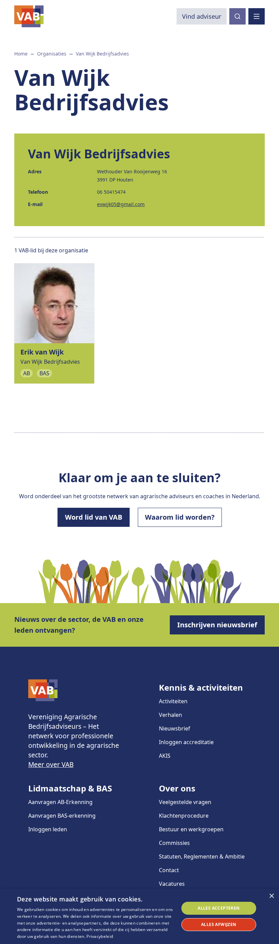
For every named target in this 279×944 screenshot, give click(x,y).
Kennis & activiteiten (201, 687)
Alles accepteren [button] (219, 908)
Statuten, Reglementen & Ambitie (202, 856)
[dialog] (139, 916)
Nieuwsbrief (174, 728)
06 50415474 (111, 192)
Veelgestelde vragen (185, 802)
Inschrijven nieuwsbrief (217, 624)
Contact (169, 870)
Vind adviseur (201, 16)
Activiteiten (173, 701)
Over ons (177, 788)
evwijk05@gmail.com (121, 204)
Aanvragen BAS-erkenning (62, 815)
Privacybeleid (99, 936)
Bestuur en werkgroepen (191, 829)
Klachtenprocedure (184, 815)
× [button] (271, 896)
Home (21, 53)
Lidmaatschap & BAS (70, 788)
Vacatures (172, 883)
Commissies (174, 843)
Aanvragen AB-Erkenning (60, 802)
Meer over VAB (50, 764)
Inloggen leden (47, 829)
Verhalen (170, 715)
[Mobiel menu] (256, 16)
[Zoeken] (237, 16)
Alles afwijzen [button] (218, 924)
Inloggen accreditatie (186, 742)
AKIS (164, 755)
